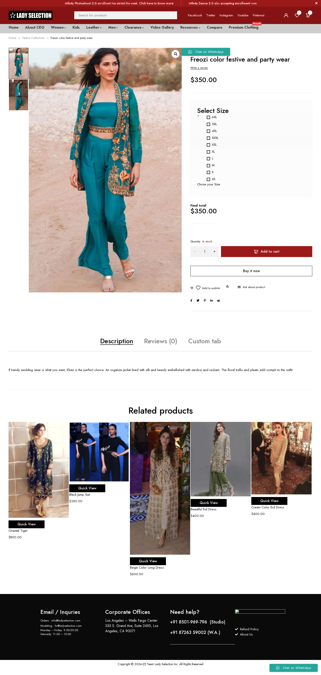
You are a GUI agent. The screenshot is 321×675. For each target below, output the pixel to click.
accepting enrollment (235, 3)
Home (12, 38)
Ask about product (254, 287)
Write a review (199, 68)
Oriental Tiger (18, 530)
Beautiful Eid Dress (203, 509)
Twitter (210, 15)
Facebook (195, 15)
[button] (175, 54)
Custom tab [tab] (204, 341)
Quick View (26, 524)
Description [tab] (116, 341)
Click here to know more (156, 3)
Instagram (226, 15)
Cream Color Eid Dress (267, 507)
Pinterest (258, 15)
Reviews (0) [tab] (160, 341)
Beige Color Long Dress (147, 567)
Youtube (243, 15)
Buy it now (251, 270)
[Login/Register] (286, 15)
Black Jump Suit (79, 494)
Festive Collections (33, 38)
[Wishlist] (205, 287)
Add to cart (270, 251)
